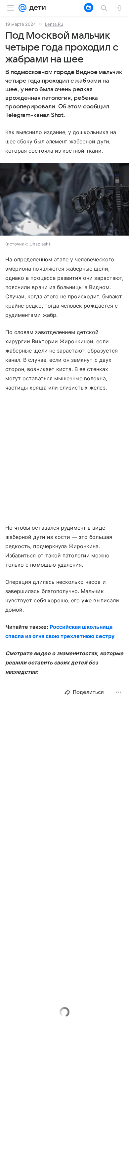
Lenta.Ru (54, 24)
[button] (64, 200)
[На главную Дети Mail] (36, 8)
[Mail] (22, 8)
